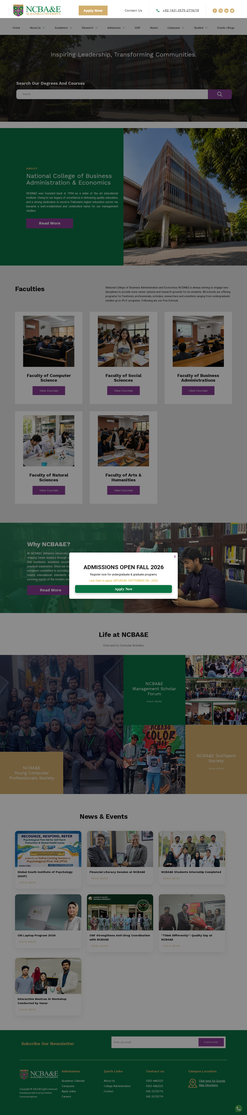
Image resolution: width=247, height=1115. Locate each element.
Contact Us (133, 10)
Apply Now (124, 589)
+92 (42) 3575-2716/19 (181, 10)
